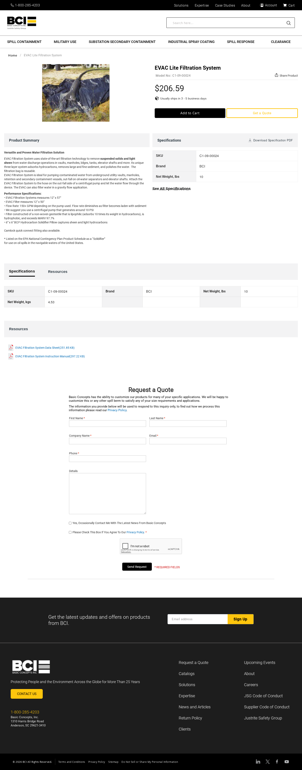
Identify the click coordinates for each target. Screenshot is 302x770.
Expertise (187, 695)
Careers (251, 684)
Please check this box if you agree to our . (110, 532)
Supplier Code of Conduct (266, 706)
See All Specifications (171, 189)
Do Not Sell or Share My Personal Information (149, 761)
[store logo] (21, 22)
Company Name (80, 435)
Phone (74, 453)
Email (153, 435)
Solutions (187, 684)
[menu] (151, 42)
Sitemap (113, 761)
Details (73, 471)
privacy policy (135, 532)
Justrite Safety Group (263, 718)
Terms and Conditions (71, 761)
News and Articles (195, 706)
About (249, 673)
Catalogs (187, 673)
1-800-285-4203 (27, 5)
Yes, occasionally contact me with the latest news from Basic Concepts (119, 523)
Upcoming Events (259, 662)
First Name (77, 418)
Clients (185, 729)
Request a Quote (193, 662)
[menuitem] (24, 42)
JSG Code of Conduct (263, 695)
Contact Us (27, 694)
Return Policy (190, 718)
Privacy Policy (117, 410)
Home (12, 55)
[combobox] (230, 22)
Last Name (157, 418)
